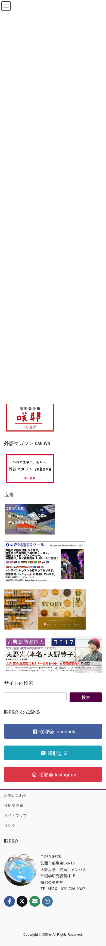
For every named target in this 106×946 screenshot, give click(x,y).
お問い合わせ (15, 795)
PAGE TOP (98, 912)
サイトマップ (15, 815)
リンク (9, 825)
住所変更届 (13, 805)
